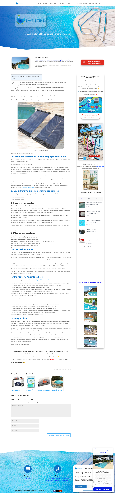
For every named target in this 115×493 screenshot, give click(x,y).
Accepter (80, 486)
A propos (79, 3)
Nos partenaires (50, 478)
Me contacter (65, 480)
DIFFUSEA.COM (61, 478)
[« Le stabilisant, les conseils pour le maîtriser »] (82, 225)
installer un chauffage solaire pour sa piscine (39, 280)
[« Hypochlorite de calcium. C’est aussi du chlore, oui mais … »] (82, 216)
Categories (99, 199)
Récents (91, 199)
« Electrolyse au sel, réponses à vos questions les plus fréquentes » (94, 240)
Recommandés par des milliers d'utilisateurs (90, 117)
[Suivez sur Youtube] (60, 491)
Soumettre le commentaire (59, 435)
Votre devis (70, 3)
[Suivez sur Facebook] (54, 491)
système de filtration (28, 187)
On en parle (53, 3)
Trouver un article (42, 3)
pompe (40, 176)
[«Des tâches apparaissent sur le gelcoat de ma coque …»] (82, 207)
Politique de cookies (87, 490)
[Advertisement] (90, 264)
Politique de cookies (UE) (90, 3)
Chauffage (40, 37)
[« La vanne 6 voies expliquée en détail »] (82, 234)
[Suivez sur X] (57, 491)
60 (85, 246)
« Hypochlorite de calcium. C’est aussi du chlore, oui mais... (93, 213)
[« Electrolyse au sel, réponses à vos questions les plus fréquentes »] (82, 243)
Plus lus (82, 199)
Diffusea (62, 3)
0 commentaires (49, 37)
